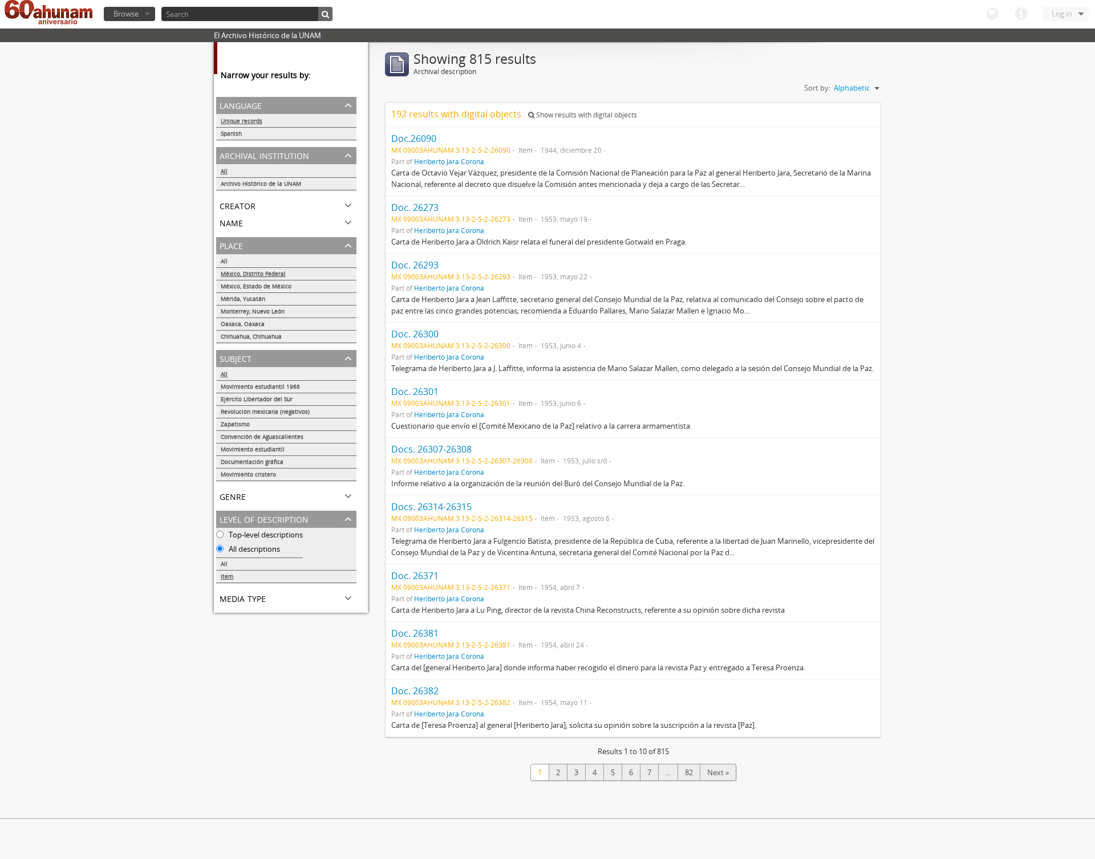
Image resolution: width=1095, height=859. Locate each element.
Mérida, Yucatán (243, 299)
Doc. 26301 (415, 391)
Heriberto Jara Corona (449, 161)
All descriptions (253, 549)
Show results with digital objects (585, 115)
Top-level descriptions (265, 535)
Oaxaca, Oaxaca (243, 324)
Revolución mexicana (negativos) (265, 412)
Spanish (231, 133)
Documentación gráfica (252, 462)
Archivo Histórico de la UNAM (261, 184)
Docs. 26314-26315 (431, 506)
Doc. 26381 (415, 633)
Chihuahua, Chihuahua (251, 336)
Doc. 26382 (415, 691)
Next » (718, 772)
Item (227, 576)
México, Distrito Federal (253, 274)
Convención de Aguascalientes (262, 437)
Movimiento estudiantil (253, 449)
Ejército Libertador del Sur (257, 399)
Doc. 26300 (415, 334)
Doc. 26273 (415, 207)
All (224, 171)
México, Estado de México (256, 286)
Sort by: (817, 88)
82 (689, 772)
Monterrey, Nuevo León (253, 311)
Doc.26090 (413, 138)
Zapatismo (235, 424)
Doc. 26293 (415, 265)
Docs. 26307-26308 (431, 449)
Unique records (241, 121)
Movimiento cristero (248, 474)
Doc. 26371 (415, 575)
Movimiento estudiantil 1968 (260, 386)
